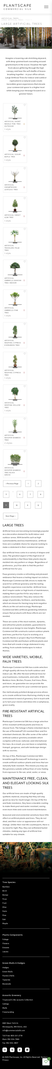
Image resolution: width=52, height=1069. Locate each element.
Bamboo (6, 887)
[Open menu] (44, 7)
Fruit (4, 903)
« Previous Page (12, 484)
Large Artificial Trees (12, 20)
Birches (20, 680)
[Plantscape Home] (19, 6)
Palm (4, 911)
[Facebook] (19, 1050)
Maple (5, 923)
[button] (24, 105)
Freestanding (8, 1012)
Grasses (5, 947)
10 (17, 505)
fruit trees (36, 680)
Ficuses (27, 680)
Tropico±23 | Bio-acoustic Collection (17, 1000)
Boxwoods (6, 984)
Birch (4, 891)
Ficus (4, 899)
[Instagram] (4, 1050)
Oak (4, 919)
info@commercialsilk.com (13, 1030)
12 (38, 505)
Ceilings (5, 1004)
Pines (44, 680)
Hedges (5, 967)
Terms (43, 1057)
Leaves (5, 951)
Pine (4, 915)
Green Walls (7, 971)
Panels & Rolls (8, 976)
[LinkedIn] (27, 1050)
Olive (4, 907)
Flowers (5, 943)
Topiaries (6, 980)
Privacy (5, 1060)
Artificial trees (9, 531)
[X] (12, 1050)
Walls (4, 1008)
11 (27, 505)
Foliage (5, 939)
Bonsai (5, 895)
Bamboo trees (9, 680)
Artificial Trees (10, 18)
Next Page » (10, 516)
